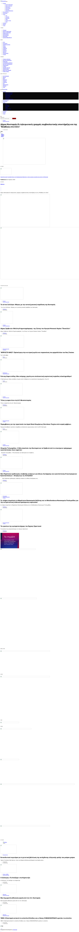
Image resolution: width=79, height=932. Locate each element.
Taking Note (6, 69)
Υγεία (4, 14)
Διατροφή (7, 18)
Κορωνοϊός (5, 496)
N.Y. (4, 83)
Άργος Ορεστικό (8, 5)
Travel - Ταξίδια (5, 874)
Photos (4, 86)
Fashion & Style (6, 44)
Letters (4, 66)
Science (5, 50)
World (4, 77)
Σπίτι (6, 21)
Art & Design (6, 76)
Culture (4, 81)
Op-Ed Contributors (7, 64)
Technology (5, 53)
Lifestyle (5, 48)
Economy (5, 43)
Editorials (5, 61)
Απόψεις (4, 23)
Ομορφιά (7, 16)
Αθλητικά (4, 894)
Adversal (15, 929)
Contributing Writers (7, 62)
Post (4, 87)
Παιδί (6, 19)
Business (5, 79)
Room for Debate (7, 70)
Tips (6, 15)
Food (4, 45)
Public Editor (6, 71)
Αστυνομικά (7, 8)
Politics (4, 49)
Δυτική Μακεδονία (9, 10)
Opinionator (5, 65)
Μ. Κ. (4, 356)
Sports (4, 52)
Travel (4, 54)
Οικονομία (5, 13)
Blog (4, 78)
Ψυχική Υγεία (8, 20)
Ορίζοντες (2, 184)
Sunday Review (6, 67)
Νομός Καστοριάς (9, 4)
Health (4, 47)
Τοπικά (4, 3)
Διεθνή (4, 24)
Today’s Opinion (6, 59)
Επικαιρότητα (6, 11)
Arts (4, 42)
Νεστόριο (7, 9)
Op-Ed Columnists (7, 60)
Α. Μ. (4, 380)
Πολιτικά (4, 349)
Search (14, 118)
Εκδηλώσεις (7, 7)
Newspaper (5, 84)
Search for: (2, 117)
